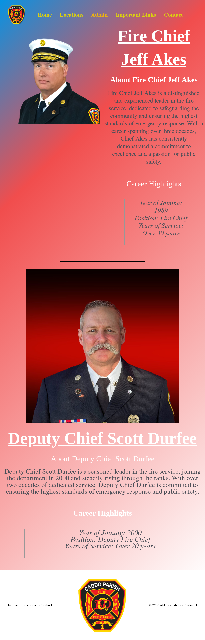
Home (45, 14)
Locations (71, 14)
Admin (99, 14)
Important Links (136, 14)
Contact (173, 14)
